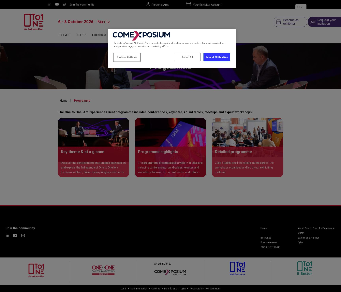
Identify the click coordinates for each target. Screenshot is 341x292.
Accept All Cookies (217, 57)
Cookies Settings (127, 57)
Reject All (187, 57)
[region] (172, 48)
